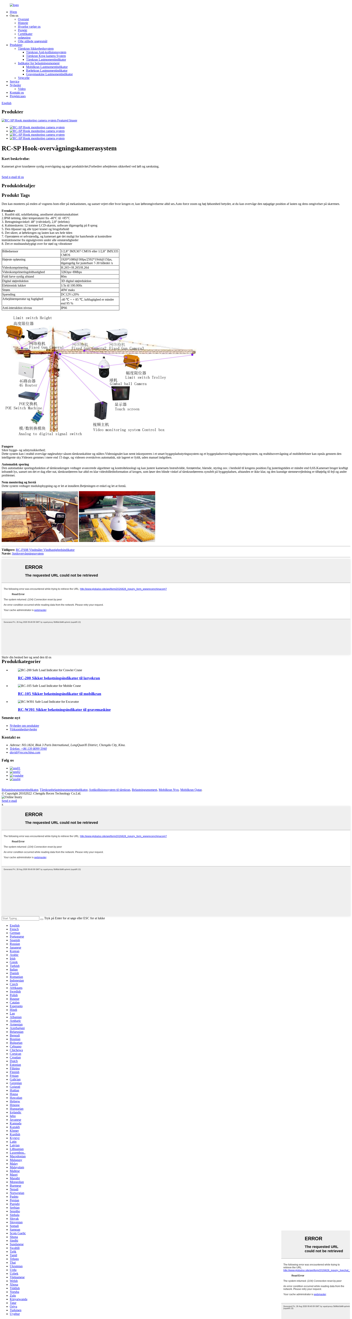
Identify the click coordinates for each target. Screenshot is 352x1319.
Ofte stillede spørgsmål (32, 41)
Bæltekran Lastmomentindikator (46, 70)
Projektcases (18, 96)
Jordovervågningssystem (28, 553)
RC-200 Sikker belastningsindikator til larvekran (59, 678)
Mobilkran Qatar (190, 789)
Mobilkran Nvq (169, 789)
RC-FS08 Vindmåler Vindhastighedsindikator (45, 550)
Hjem (13, 12)
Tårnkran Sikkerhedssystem (36, 48)
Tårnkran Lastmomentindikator (46, 59)
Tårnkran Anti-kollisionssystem (46, 52)
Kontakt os (17, 92)
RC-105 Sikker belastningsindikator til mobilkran (59, 694)
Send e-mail (9, 800)
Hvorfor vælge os (29, 26)
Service (14, 81)
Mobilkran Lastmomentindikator (47, 67)
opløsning (24, 37)
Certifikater (25, 34)
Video (22, 89)
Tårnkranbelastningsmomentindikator (63, 789)
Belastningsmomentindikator (20, 789)
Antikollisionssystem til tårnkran (109, 789)
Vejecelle (24, 78)
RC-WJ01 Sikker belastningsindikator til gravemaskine (64, 709)
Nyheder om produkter (24, 725)
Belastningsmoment (144, 789)
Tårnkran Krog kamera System (46, 56)
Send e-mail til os (13, 177)
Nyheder (15, 85)
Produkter (16, 45)
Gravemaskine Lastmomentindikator (49, 74)
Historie (23, 23)
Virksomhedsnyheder (23, 729)
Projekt (22, 30)
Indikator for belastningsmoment (38, 63)
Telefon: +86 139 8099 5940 (28, 748)
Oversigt (23, 19)
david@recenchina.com (25, 752)
